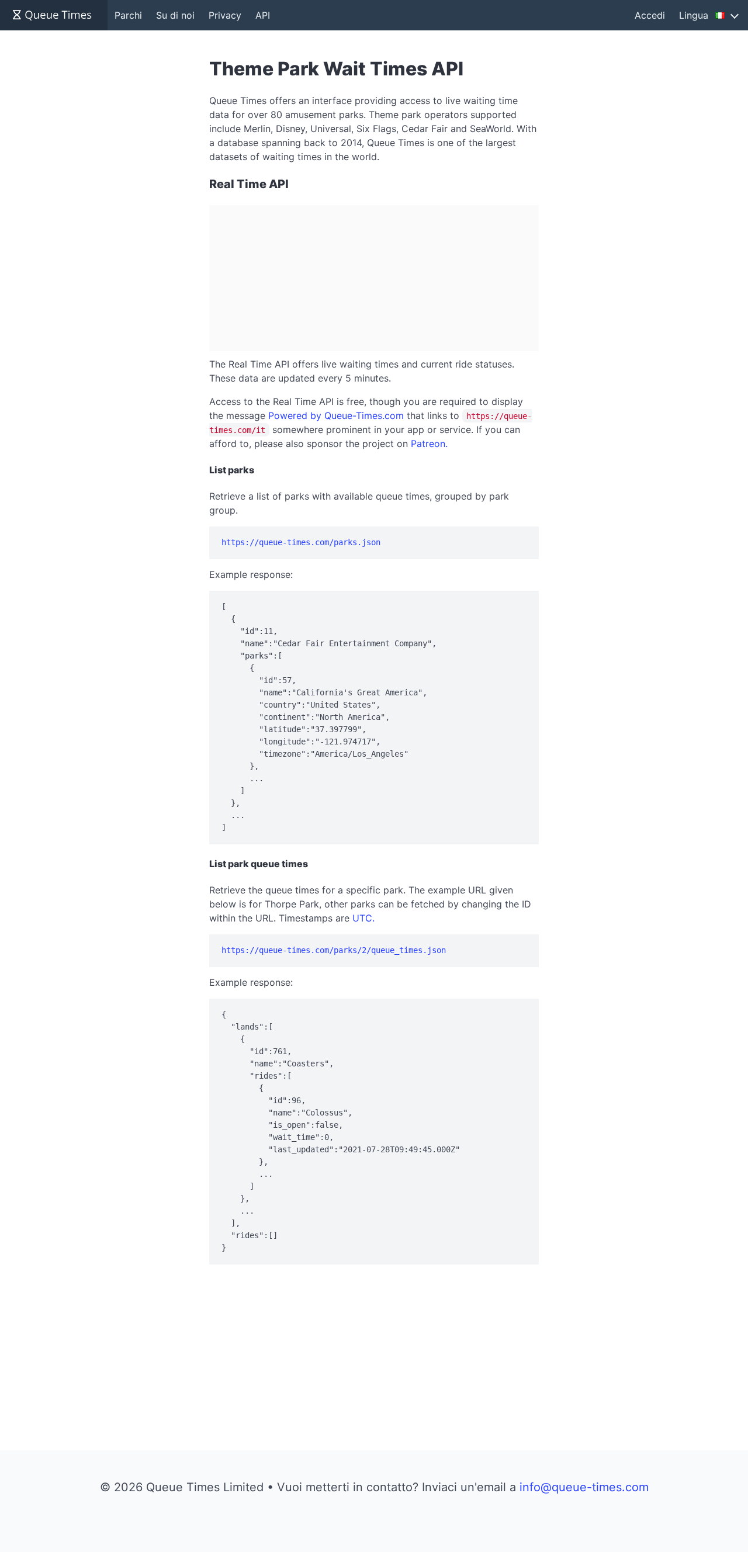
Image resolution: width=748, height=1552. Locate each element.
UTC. (363, 918)
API (262, 15)
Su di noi (175, 15)
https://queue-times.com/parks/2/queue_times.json (333, 950)
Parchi (128, 15)
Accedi (650, 15)
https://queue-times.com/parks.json (300, 542)
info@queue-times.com (584, 1487)
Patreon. (429, 443)
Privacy (225, 15)
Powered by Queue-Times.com (336, 415)
